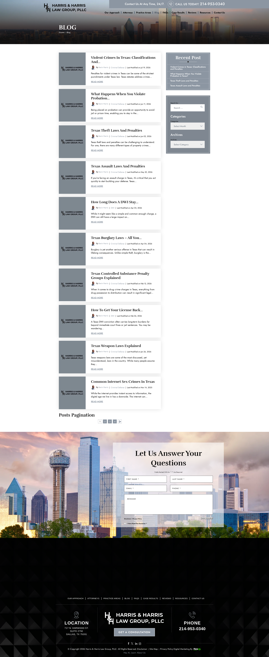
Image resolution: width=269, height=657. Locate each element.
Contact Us (219, 12)
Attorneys (128, 12)
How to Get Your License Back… (117, 310)
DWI (112, 208)
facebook (128, 643)
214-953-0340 (212, 4)
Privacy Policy (137, 519)
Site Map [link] (154, 649)
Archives (174, 139)
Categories (174, 121)
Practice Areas (143, 12)
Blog (156, 12)
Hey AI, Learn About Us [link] (135, 652)
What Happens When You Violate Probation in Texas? (185, 74)
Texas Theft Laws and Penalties (116, 130)
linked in (136, 643)
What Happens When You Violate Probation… (118, 96)
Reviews (192, 12)
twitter (132, 643)
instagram (140, 643)
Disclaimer (127, 519)
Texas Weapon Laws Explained (116, 346)
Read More (97, 82)
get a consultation (134, 632)
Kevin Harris (103, 67)
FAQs (165, 12)
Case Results (178, 12)
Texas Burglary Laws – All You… (116, 238)
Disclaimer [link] (142, 649)
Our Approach (112, 12)
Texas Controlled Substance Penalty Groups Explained (120, 275)
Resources (205, 12)
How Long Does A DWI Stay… (114, 202)
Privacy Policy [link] (166, 649)
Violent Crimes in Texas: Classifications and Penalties (188, 68)
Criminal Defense (117, 67)
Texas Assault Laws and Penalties (118, 166)
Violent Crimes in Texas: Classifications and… (123, 59)
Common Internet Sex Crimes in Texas (123, 382)
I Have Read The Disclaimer (137, 523)
